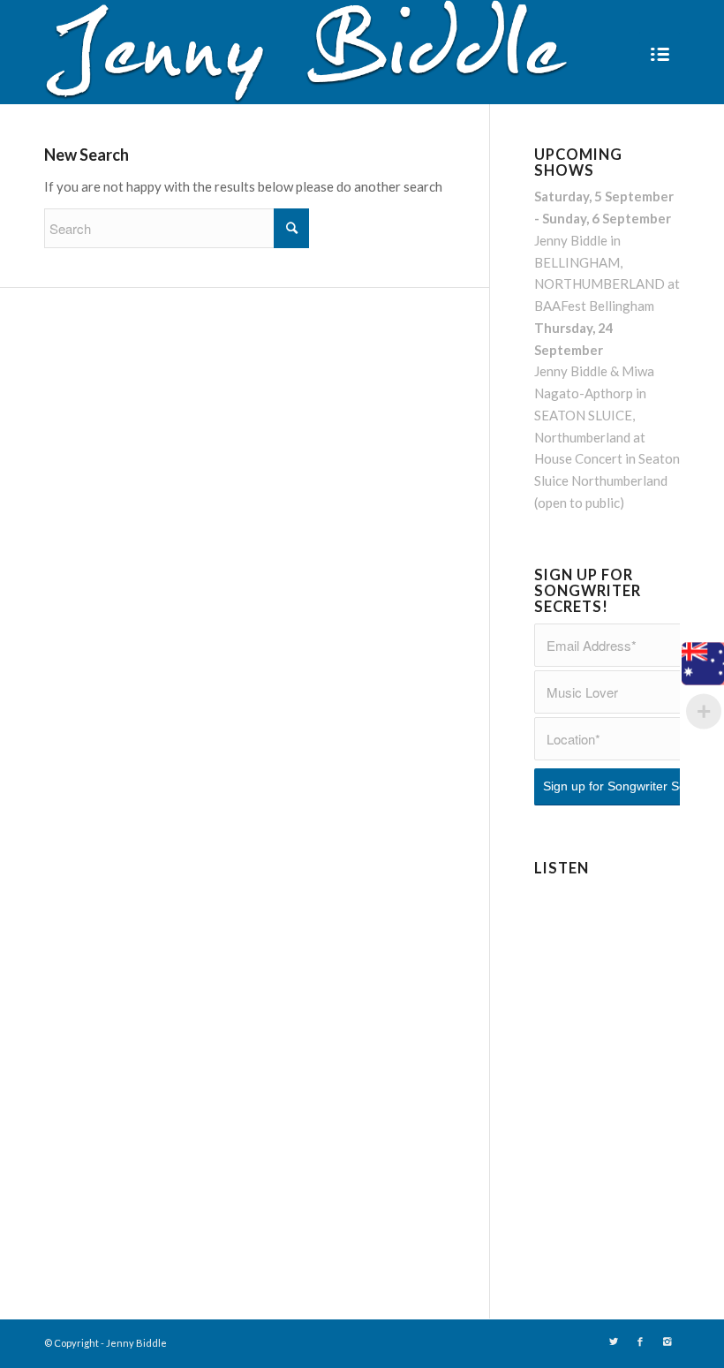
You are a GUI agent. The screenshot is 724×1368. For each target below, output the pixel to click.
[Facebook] (640, 1341)
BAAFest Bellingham (594, 306)
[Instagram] (666, 1341)
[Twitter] (613, 1341)
